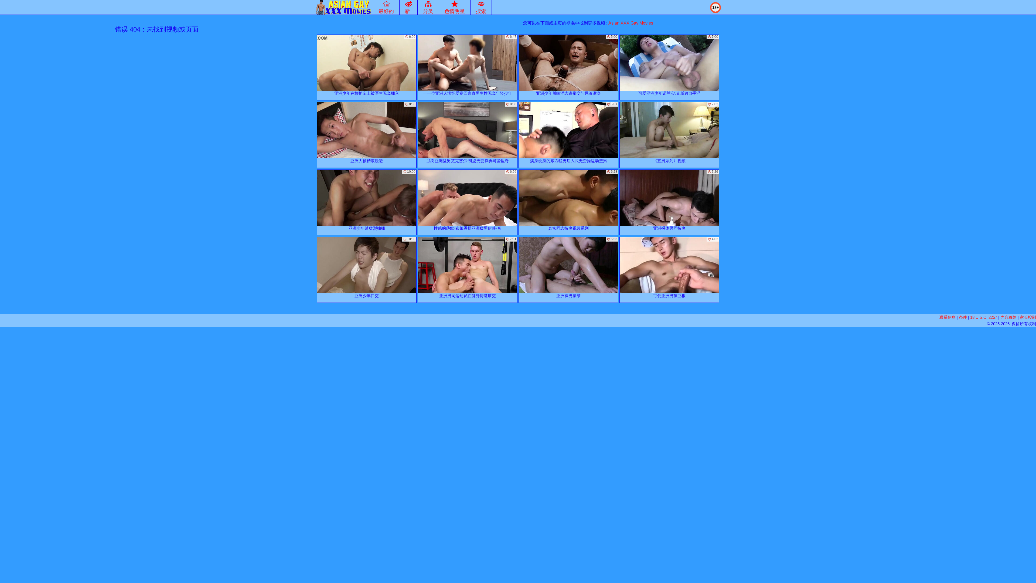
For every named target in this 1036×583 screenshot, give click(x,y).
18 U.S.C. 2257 (983, 317)
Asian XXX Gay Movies (630, 23)
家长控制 (1028, 317)
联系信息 (947, 317)
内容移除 (1008, 317)
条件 (963, 317)
